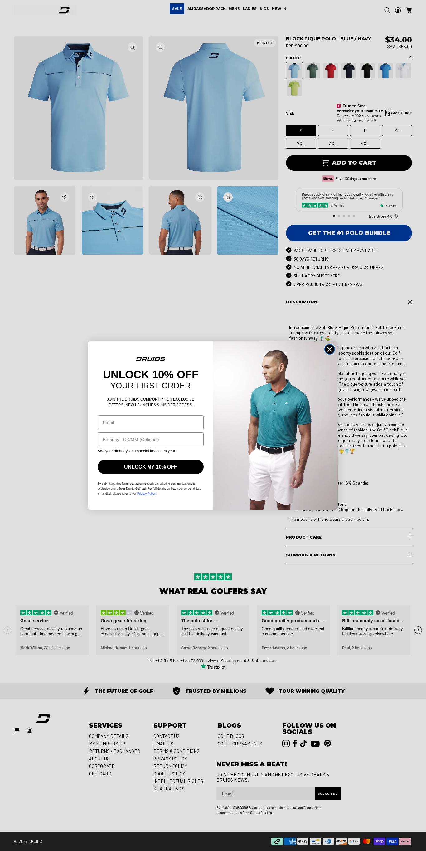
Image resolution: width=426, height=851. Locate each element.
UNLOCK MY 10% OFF (150, 467)
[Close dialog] (330, 349)
